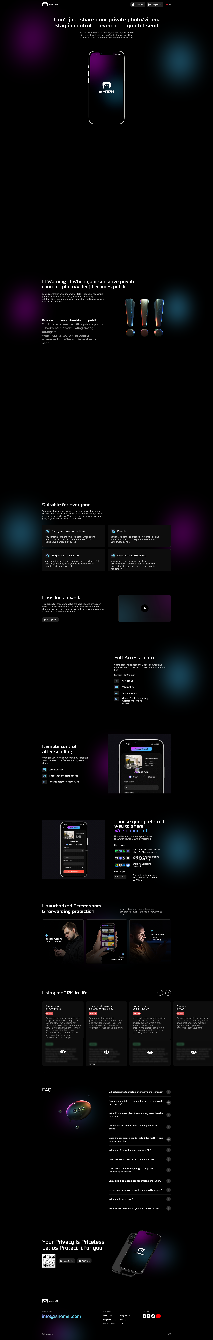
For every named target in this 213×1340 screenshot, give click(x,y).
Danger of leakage (110, 1320)
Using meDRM (124, 1316)
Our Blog (122, 1320)
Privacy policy (48, 1334)
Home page (107, 1316)
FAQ (121, 1324)
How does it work (109, 1324)
